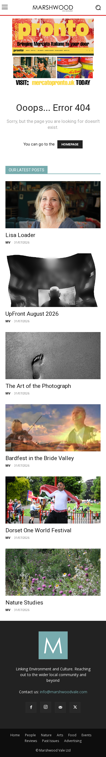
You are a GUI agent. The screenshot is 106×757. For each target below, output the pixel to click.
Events (86, 735)
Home (15, 735)
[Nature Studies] (53, 572)
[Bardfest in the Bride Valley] (53, 427)
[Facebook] (31, 707)
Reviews (31, 740)
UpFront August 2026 (32, 314)
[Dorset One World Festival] (53, 500)
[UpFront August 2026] (53, 280)
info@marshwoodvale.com (63, 691)
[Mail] (60, 707)
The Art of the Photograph (38, 386)
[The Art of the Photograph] (53, 355)
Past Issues (50, 740)
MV (7, 242)
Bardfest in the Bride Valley (39, 458)
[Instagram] (45, 707)
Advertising (73, 740)
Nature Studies (24, 602)
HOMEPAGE (70, 144)
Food (72, 735)
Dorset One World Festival (38, 530)
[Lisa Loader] (53, 204)
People (30, 735)
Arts (60, 735)
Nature (46, 735)
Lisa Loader (20, 235)
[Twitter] (75, 707)
